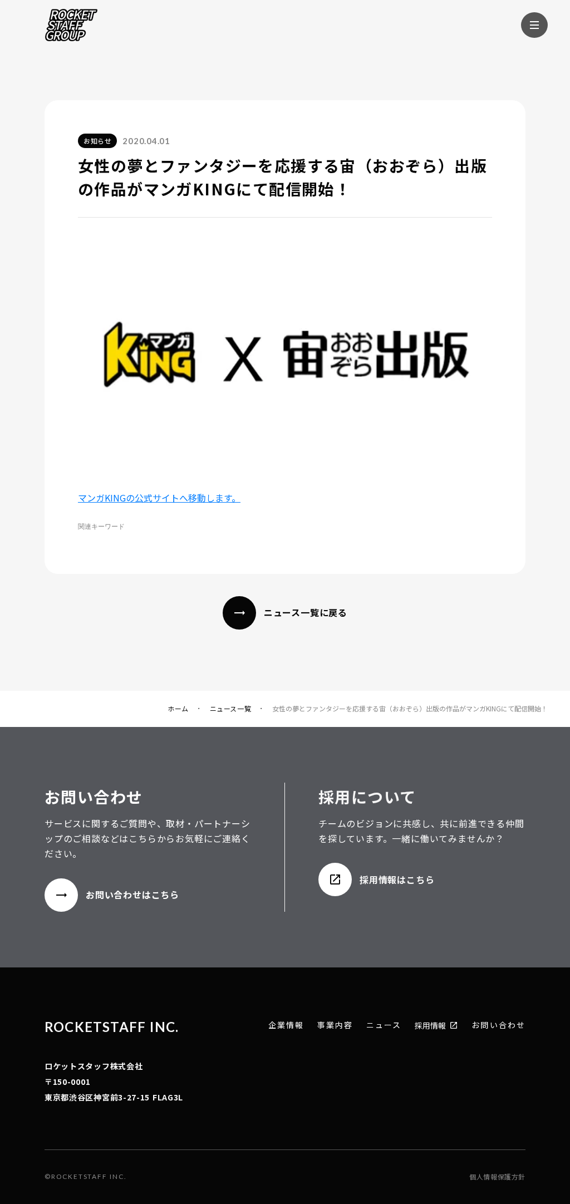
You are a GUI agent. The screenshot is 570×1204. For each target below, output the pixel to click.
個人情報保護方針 (497, 1176)
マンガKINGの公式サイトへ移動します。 (159, 497)
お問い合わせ (498, 1025)
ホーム (178, 708)
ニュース (383, 1025)
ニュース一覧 (231, 708)
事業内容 (335, 1025)
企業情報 (286, 1025)
